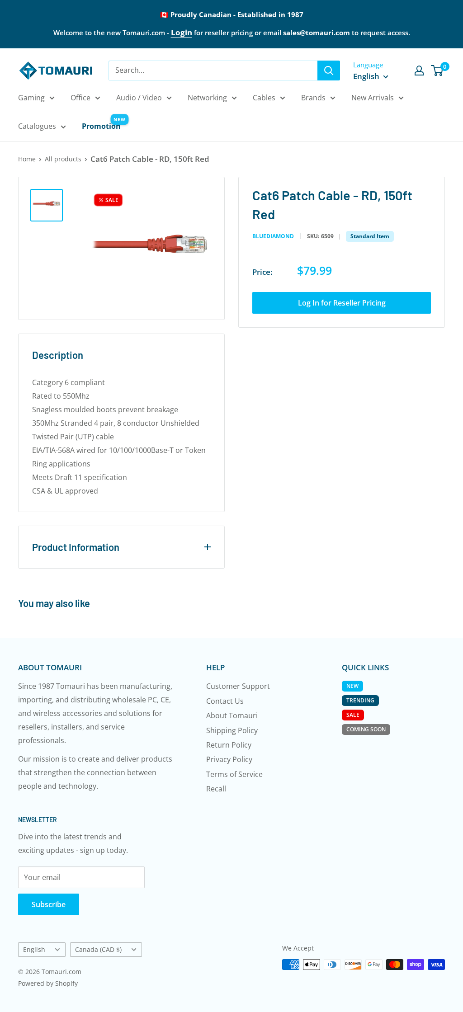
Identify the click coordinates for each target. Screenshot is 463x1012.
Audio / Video (139, 98)
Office (80, 98)
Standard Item (369, 236)
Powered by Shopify (48, 983)
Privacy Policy (229, 759)
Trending (360, 700)
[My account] (419, 70)
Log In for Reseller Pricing (342, 303)
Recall (216, 789)
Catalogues (37, 126)
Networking (207, 98)
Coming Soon (366, 729)
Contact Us (225, 701)
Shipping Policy (232, 730)
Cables (264, 98)
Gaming (31, 98)
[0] (437, 70)
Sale (352, 715)
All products (63, 159)
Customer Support (238, 686)
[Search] (328, 70)
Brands (313, 98)
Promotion (101, 126)
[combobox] (213, 70)
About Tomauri (232, 715)
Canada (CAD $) (98, 949)
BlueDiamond (273, 236)
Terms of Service (234, 774)
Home (27, 159)
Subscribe (49, 904)
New (352, 686)
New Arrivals (372, 98)
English (34, 949)
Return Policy (228, 745)
